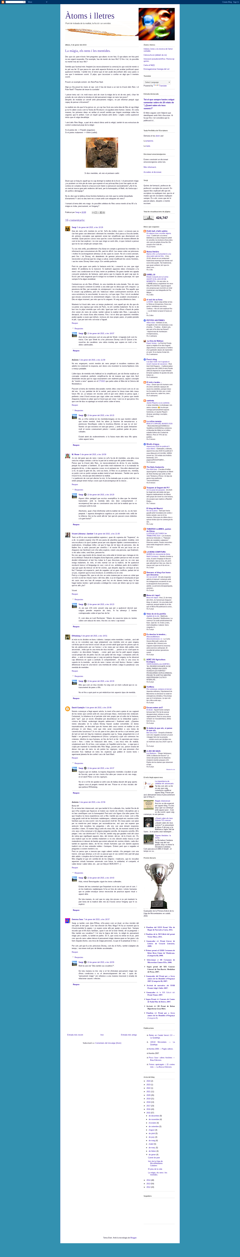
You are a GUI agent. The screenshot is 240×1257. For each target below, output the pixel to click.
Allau (149, 385)
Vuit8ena (150, 687)
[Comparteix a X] (98, 212)
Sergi (74, 227)
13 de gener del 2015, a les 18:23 (100, 604)
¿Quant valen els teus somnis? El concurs (164, 819)
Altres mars (151, 323)
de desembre (154, 1116)
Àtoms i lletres (89, 15)
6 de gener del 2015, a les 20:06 (98, 708)
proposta (149, 141)
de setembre (154, 1126)
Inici (102, 1035)
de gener (152, 1155)
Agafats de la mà (153, 616)
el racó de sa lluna (154, 300)
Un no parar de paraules (156, 490)
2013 (149, 1184)
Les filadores (152, 753)
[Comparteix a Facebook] (101, 212)
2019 (149, 1099)
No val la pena (152, 511)
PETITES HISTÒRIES (156, 320)
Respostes (79, 329)
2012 (149, 1187)
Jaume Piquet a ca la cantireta (158, 403)
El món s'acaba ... (154, 382)
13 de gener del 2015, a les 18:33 (100, 681)
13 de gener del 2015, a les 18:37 (100, 768)
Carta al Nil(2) (149, 65)
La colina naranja (154, 421)
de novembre (154, 1119)
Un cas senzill (152, 577)
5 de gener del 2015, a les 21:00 (107, 534)
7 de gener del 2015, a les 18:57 (97, 919)
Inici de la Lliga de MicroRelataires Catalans (155, 1163)
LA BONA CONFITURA (156, 552)
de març (152, 1148)
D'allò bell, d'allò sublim (157, 231)
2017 (149, 1106)
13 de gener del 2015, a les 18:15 (100, 415)
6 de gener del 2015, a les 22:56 (92, 802)
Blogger (133, 1238)
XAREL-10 (151, 275)
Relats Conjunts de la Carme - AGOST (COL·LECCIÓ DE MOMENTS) (158, 279)
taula (148, 146)
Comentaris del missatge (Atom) (108, 1043)
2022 (149, 1088)
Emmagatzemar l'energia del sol (156, 69)
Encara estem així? (155, 708)
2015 (149, 1113)
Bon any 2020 (152, 733)
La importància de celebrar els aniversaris (164, 782)
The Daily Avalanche (155, 467)
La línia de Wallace (155, 341)
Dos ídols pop (152, 469)
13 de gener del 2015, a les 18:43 (100, 878)
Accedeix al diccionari (152, 172)
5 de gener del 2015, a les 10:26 (90, 227)
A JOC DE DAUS (154, 751)
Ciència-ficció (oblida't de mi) (155, 55)
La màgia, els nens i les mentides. (157, 1174)
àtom (158, 136)
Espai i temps (152, 343)
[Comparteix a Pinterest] (103, 212)
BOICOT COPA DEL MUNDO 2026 (159, 424)
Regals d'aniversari (162, 801)
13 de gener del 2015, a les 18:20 (100, 495)
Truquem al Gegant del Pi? (158, 488)
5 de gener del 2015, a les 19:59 (93, 454)
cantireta (150, 401)
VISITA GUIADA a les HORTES (158, 664)
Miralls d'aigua (153, 444)
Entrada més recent (75, 1035)
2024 (149, 1081)
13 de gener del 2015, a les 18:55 (100, 962)
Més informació (150, 167)
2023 (149, 1085)
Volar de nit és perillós (156, 614)
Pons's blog (152, 359)
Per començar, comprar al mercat (159, 689)
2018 (149, 1102)
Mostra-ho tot (170, 769)
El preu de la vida (155, 1169)
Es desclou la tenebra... (157, 634)
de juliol (152, 1133)
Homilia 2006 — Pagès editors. (160, 1049)
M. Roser (75, 454)
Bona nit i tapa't (153, 595)
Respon (75, 323)
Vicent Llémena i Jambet (82, 534)
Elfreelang (76, 636)
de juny (152, 1137)
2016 (149, 1109)
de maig (152, 1140)
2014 (149, 1180)
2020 (149, 1095)
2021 (149, 1092)
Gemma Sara (77, 919)
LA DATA (150, 302)
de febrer (152, 1151)
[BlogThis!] (95, 212)
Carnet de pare (154, 1158)
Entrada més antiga (129, 1035)
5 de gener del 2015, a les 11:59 (92, 360)
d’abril (151, 1144)
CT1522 (102, 381)
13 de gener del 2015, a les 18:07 (100, 333)
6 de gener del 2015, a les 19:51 (94, 636)
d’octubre (153, 1123)
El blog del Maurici (155, 508)
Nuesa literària (153, 252)
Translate (163, 86)
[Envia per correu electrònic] (93, 212)
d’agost (152, 1130)
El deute (150, 710)
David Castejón (78, 708)
